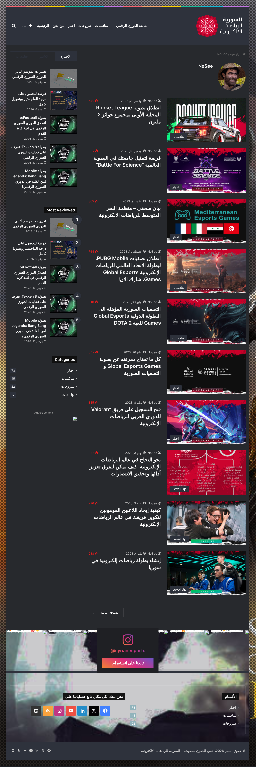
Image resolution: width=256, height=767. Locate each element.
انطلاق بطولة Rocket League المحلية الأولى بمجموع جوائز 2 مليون (128, 115)
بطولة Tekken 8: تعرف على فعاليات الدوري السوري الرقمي (29, 152)
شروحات (85, 26)
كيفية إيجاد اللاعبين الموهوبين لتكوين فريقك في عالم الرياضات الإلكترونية (127, 517)
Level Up (67, 394)
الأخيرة (66, 56)
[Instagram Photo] (229, 650)
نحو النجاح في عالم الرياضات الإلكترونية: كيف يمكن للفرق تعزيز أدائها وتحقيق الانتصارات (125, 467)
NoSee (205, 66)
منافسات (101, 26)
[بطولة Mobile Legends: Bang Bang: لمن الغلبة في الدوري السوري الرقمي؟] (64, 177)
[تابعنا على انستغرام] (128, 642)
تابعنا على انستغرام (128, 662)
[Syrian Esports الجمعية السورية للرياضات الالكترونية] (219, 26)
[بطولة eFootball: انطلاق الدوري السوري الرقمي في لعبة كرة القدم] (64, 124)
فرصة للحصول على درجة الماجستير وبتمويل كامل (29, 98)
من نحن (58, 26)
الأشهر (44, 56)
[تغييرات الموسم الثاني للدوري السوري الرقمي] (64, 78)
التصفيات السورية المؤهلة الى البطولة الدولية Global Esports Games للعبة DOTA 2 (127, 316)
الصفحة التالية (110, 612)
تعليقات (22, 56)
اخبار (71, 26)
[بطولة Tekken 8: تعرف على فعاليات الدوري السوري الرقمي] (64, 153)
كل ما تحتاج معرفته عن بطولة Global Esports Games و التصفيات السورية (130, 366)
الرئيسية (43, 26)
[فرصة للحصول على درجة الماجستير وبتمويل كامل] (64, 100)
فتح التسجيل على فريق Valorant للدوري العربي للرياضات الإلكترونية (126, 416)
